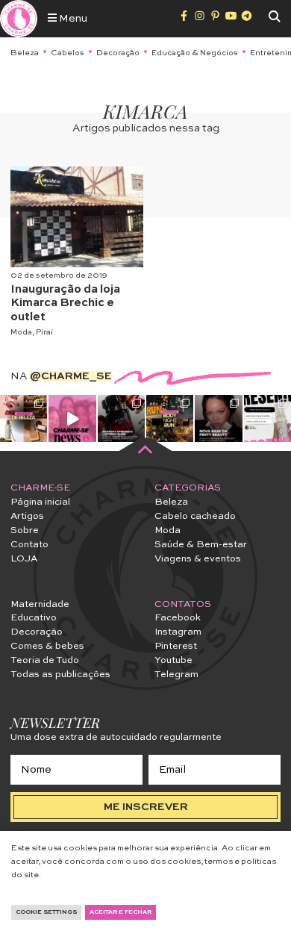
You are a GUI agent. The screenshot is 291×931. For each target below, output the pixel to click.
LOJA (23, 559)
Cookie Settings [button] (46, 912)
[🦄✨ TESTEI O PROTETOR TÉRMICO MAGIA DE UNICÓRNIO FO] (267, 418)
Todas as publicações (60, 674)
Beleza (24, 53)
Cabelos (67, 53)
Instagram (177, 632)
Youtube (173, 660)
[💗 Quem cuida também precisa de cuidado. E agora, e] (72, 418)
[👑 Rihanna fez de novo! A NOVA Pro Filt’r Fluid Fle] (218, 418)
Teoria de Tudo (44, 660)
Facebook (177, 618)
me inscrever (146, 807)
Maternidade (39, 604)
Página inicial (40, 502)
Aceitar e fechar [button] (120, 912)
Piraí (44, 332)
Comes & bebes (47, 646)
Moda (21, 332)
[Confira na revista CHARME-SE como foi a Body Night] (169, 418)
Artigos (27, 516)
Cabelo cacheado (195, 516)
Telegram (176, 674)
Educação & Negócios (194, 53)
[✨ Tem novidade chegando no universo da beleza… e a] (23, 418)
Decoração (118, 53)
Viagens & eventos (197, 559)
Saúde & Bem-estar (200, 544)
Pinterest (175, 646)
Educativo (33, 618)
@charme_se (71, 376)
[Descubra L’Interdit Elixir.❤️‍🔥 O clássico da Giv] (121, 418)
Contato (29, 544)
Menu (72, 18)
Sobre (24, 530)
